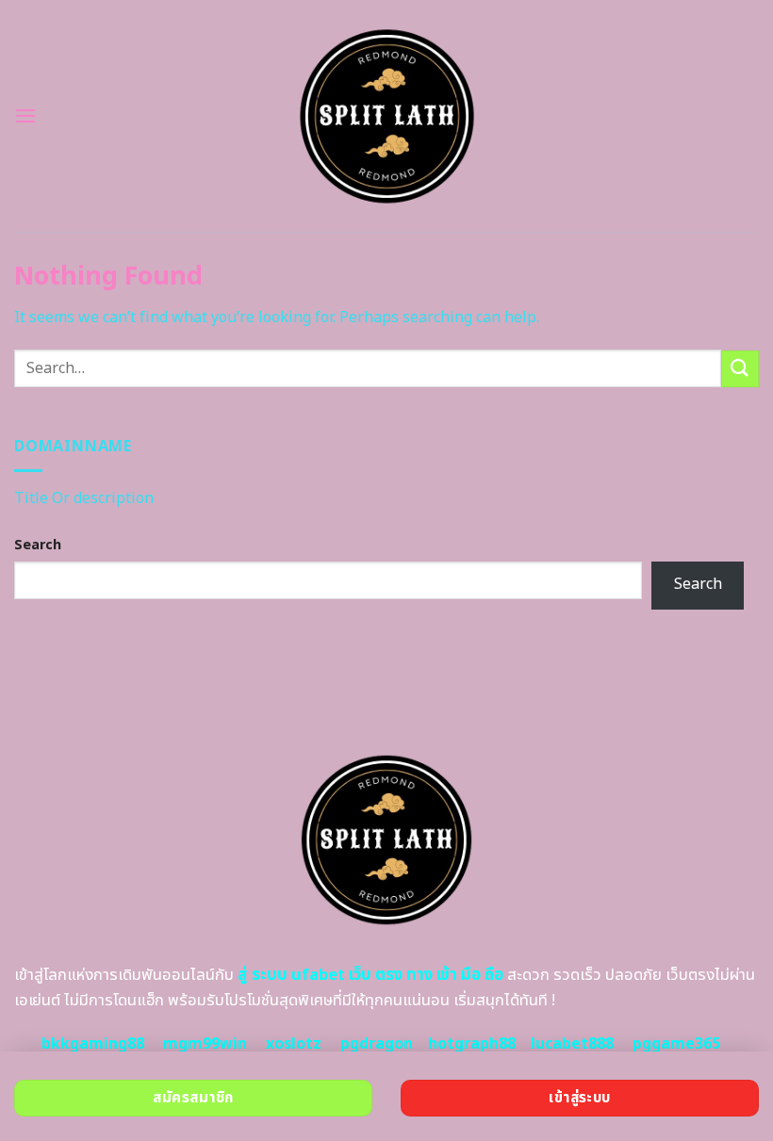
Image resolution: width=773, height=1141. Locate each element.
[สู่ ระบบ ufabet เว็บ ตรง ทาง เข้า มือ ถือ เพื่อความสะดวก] (387, 116)
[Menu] (25, 115)
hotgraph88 (472, 1044)
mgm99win (205, 1044)
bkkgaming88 (92, 1044)
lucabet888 (572, 1044)
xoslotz (293, 1044)
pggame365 (676, 1044)
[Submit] (740, 368)
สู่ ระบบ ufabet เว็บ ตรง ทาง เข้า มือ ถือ (370, 975)
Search (37, 545)
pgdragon (376, 1044)
